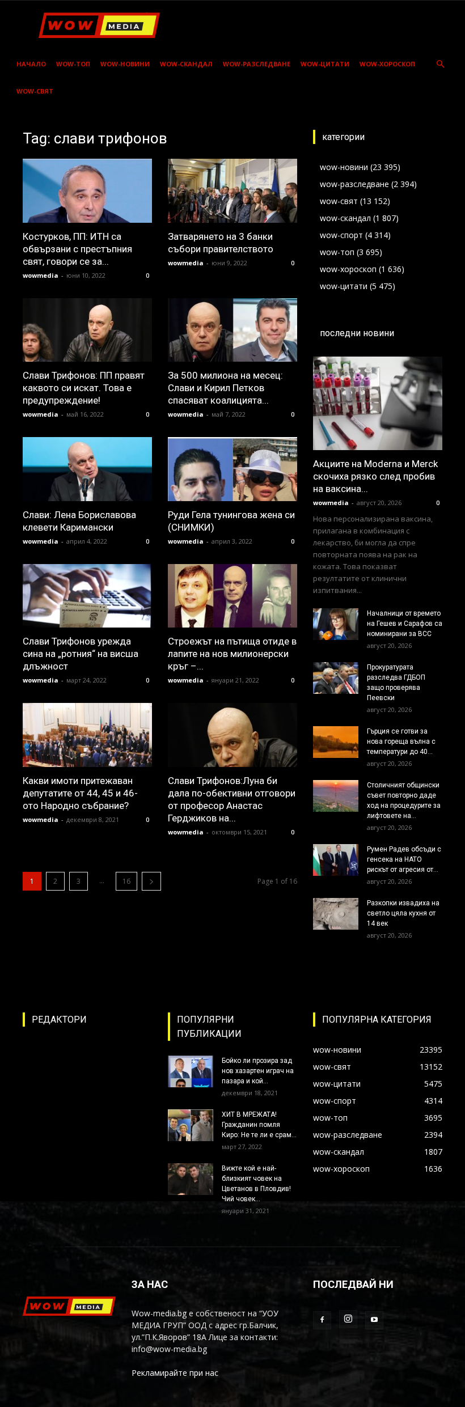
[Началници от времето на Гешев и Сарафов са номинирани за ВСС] (335, 624)
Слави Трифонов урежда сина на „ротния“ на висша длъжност (80, 653)
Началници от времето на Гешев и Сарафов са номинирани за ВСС (404, 623)
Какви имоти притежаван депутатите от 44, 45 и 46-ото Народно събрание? (80, 793)
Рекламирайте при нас (175, 1372)
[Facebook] (322, 1320)
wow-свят (34, 91)
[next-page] (151, 881)
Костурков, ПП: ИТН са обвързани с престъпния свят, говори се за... (77, 249)
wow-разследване (256, 64)
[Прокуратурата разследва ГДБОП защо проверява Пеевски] (335, 678)
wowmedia (40, 275)
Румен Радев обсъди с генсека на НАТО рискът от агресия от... (404, 859)
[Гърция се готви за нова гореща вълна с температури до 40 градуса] (335, 742)
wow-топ (73, 64)
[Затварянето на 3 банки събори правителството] (232, 191)
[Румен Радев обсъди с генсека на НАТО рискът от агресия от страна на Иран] (335, 860)
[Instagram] (348, 1319)
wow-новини (125, 64)
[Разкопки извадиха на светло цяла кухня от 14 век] (335, 914)
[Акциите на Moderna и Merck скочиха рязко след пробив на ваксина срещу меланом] (377, 403)
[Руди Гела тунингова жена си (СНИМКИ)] (232, 469)
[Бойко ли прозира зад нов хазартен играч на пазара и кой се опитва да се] (190, 1071)
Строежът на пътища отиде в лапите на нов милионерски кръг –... (232, 653)
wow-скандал (186, 64)
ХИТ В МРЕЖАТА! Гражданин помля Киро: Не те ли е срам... (259, 1125)
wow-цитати (325, 64)
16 (126, 881)
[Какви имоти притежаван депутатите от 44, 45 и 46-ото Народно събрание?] (87, 735)
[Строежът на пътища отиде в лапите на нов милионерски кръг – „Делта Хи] (232, 596)
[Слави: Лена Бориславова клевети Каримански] (87, 469)
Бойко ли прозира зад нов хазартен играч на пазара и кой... (258, 1071)
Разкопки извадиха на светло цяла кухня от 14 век (403, 913)
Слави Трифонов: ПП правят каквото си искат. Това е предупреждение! (84, 388)
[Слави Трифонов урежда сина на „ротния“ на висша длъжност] (87, 596)
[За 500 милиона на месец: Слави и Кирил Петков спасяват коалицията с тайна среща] (232, 330)
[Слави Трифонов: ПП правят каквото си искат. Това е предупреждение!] (87, 330)
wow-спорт (341, 235)
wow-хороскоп (387, 64)
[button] (440, 64)
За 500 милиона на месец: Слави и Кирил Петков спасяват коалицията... (225, 388)
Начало (31, 64)
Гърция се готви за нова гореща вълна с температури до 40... (401, 741)
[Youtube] (374, 1320)
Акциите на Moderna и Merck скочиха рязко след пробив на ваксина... (375, 476)
